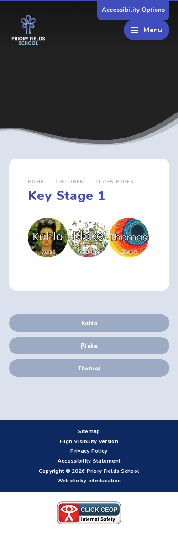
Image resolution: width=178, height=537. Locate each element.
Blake (89, 346)
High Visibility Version (89, 441)
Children (69, 181)
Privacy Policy (88, 451)
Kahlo (89, 323)
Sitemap (89, 431)
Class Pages (114, 181)
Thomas (88, 368)
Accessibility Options (133, 10)
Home (36, 181)
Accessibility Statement (89, 461)
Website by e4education (89, 480)
